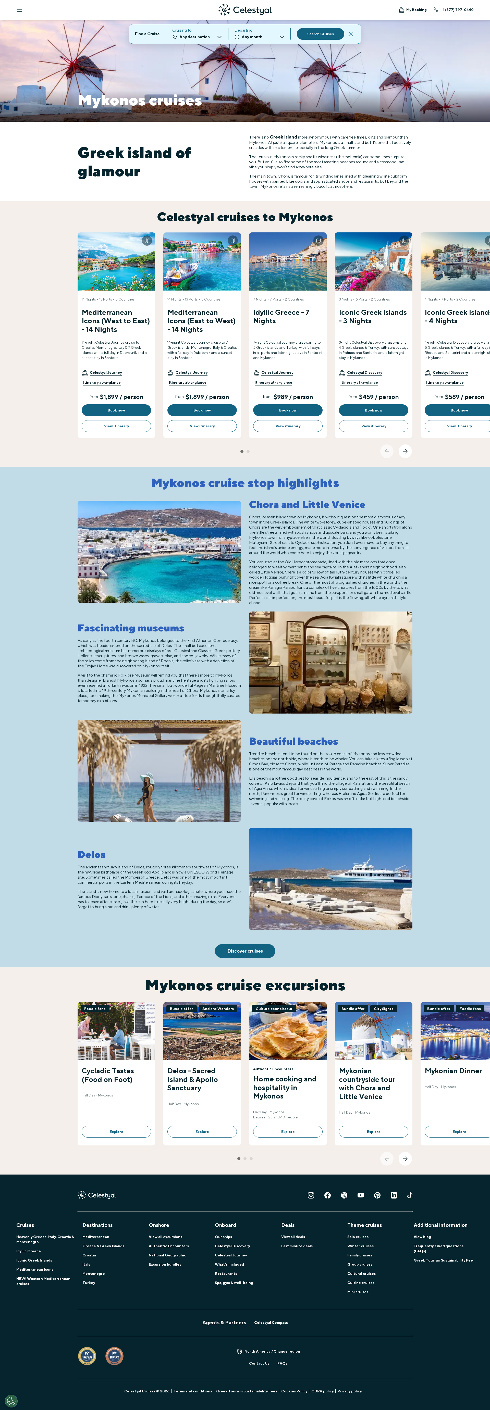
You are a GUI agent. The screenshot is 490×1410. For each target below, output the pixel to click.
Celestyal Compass (271, 1322)
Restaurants (226, 1273)
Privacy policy (350, 1391)
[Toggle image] (147, 240)
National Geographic (167, 1255)
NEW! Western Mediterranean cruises (43, 1281)
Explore (116, 1132)
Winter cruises (360, 1246)
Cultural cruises (361, 1273)
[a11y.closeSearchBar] (350, 34)
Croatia (89, 1255)
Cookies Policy (294, 1391)
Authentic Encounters (169, 1246)
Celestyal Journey (231, 1255)
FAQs (282, 1363)
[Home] (245, 10)
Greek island (283, 137)
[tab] (242, 451)
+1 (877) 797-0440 (457, 10)
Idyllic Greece (28, 1251)
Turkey (88, 1283)
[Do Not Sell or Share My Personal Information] (11, 1401)
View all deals (293, 1237)
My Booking (416, 10)
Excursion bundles (165, 1264)
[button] (102, 372)
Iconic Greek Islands (34, 1260)
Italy (86, 1264)
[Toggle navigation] (19, 9)
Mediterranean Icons (34, 1269)
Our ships (223, 1237)
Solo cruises (358, 1237)
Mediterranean (95, 1237)
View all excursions (165, 1237)
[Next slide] (405, 451)
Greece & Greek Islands (103, 1246)
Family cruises (359, 1255)
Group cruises (359, 1264)
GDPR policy (322, 1391)
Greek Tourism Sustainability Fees (246, 1391)
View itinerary (116, 426)
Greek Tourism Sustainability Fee (443, 1260)
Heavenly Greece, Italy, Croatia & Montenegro (45, 1239)
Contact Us (259, 1363)
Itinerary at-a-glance (102, 382)
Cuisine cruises (360, 1283)
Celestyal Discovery (232, 1246)
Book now (116, 410)
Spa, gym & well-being (234, 1283)
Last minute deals (297, 1246)
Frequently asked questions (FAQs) (438, 1248)
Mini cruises (357, 1292)
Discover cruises (245, 951)
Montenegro (93, 1273)
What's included (229, 1264)
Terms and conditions (193, 1391)
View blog (422, 1237)
